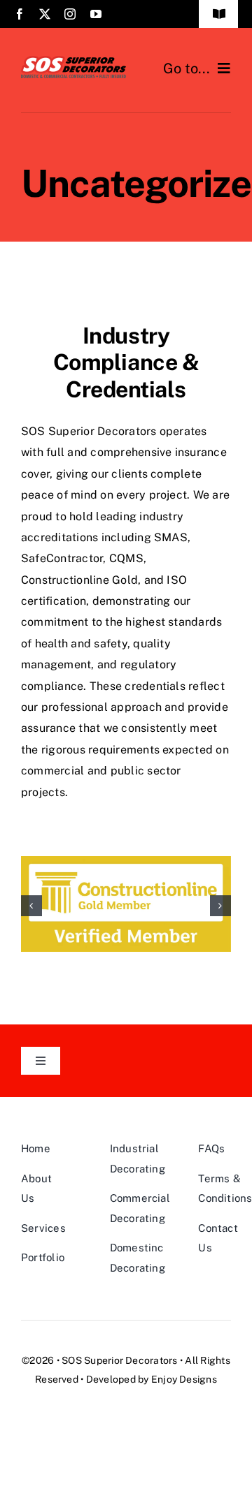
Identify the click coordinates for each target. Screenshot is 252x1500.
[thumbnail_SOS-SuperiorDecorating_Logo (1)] (73, 61)
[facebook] (19, 14)
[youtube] (96, 14)
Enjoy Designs (184, 1379)
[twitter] (44, 14)
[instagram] (70, 14)
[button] (31, 905)
